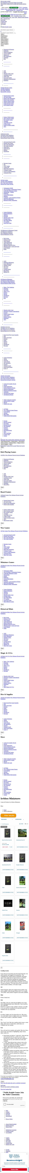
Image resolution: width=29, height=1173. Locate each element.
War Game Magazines (9, 144)
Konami (5, 312)
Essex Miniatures (8, 264)
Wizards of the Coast (8, 73)
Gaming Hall (4, 21)
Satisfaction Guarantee (11, 1130)
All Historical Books (8, 394)
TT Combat (6, 221)
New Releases (7, 426)
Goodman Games (8, 75)
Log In (17, 14)
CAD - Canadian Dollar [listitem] (9, 9)
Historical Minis (4, 40)
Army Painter (7, 361)
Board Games (4, 36)
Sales (5, 431)
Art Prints (6, 409)
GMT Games (7, 166)
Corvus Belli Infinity (8, 195)
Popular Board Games (9, 95)
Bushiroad (6, 318)
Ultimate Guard (7, 365)
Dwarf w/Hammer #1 (21, 887)
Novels (5, 385)
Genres (5, 435)
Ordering (8, 1113)
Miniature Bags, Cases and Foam (11, 246)
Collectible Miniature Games (10, 190)
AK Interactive (7, 363)
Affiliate (8, 1139)
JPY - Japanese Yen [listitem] (18, 10)
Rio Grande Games (8, 119)
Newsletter (8, 1141)
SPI (4, 164)
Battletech (6, 193)
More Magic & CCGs (9, 687)
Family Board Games (9, 103)
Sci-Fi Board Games (8, 105)
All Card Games (7, 97)
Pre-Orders (6, 423)
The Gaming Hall (10, 439)
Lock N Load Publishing (9, 171)
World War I (6, 147)
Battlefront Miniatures (9, 262)
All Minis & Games (5, 565)
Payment (8, 1114)
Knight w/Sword (20, 865)
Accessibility (9, 1132)
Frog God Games (8, 77)
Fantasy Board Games (9, 102)
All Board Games (5, 495)
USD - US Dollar (13, 7)
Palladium (6, 80)
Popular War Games (8, 143)
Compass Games (7, 170)
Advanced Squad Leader (9, 142)
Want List (13, 14)
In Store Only (7, 434)
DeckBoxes (6, 295)
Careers (7, 1137)
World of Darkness (8, 52)
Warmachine (6, 192)
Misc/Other (6, 414)
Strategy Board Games (9, 101)
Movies (5, 402)
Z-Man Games (7, 124)
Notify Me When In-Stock (22, 847)
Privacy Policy (9, 1119)
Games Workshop (8, 212)
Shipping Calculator (10, 1128)
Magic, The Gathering (9, 287)
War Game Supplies (8, 146)
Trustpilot (8, 1151)
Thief (3, 887)
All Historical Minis (5, 612)
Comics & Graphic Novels (10, 383)
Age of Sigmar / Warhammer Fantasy (12, 189)
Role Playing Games (5, 441)
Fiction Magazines (8, 386)
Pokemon (6, 288)
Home (5, 810)
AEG (5, 126)
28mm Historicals (8, 243)
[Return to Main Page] (1, 559)
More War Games (8, 555)
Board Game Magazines (9, 98)
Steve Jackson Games (9, 118)
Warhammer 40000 (8, 570)
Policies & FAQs (10, 1125)
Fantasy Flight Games (9, 117)
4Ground (6, 216)
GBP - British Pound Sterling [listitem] (21, 17)
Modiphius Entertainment (9, 79)
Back (2, 447)
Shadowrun (6, 55)
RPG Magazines (7, 56)
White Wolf (6, 76)
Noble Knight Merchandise (10, 415)
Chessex (6, 364)
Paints (5, 249)
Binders (5, 292)
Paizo (5, 72)
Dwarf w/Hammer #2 (7, 840)
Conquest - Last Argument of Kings (12, 197)
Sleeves (5, 294)
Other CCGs (7, 291)
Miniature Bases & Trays (9, 245)
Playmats (6, 296)
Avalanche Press (7, 172)
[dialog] (14, 1024)
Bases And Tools (8, 337)
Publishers (22, 455)
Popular (5, 421)
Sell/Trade (3, 20)
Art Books (6, 392)
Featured (6, 427)
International (9, 1116)
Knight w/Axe (5, 955)
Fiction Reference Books (9, 388)
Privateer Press (7, 219)
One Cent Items (7, 433)
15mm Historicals (8, 242)
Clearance (6, 429)
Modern (5, 150)
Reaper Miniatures (8, 213)
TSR (5, 71)
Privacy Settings (9, 1117)
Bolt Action (6, 238)
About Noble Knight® (11, 1124)
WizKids (6, 215)
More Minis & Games (9, 601)
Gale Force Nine (7, 223)
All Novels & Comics (9, 393)
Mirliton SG (6, 272)
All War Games (4, 531)
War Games (3, 37)
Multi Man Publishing (9, 168)
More (2, 45)
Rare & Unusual (7, 422)
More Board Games (8, 520)
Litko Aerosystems (8, 367)
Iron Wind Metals (8, 220)
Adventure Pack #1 (20, 840)
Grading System (9, 1131)
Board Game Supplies (9, 99)
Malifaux (6, 196)
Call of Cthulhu (7, 53)
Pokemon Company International (11, 311)
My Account (7, 14)
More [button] (2, 806)
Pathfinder (6, 50)
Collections (3, 22)
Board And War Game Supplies (11, 335)
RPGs (2, 34)
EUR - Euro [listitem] (18, 9)
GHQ (5, 261)
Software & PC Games (9, 401)
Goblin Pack (4, 910)
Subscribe (14, 1169)
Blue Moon (6, 270)
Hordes (12, 192)
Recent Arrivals (7, 425)
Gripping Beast (7, 269)
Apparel (5, 413)
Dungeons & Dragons (9, 49)
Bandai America (7, 317)
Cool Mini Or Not (8, 122)
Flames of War (7, 239)
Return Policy (9, 1127)
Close (2, 1081)
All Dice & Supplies (5, 697)
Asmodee (6, 121)
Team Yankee (7, 241)
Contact (2, 14)
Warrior (18, 910)
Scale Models (7, 248)
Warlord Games (7, 265)
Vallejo (5, 359)
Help (7, 1110)
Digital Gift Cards (8, 404)
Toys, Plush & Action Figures (10, 410)
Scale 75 (6, 368)
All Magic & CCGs (5, 656)
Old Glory (6, 266)
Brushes (5, 339)
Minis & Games (4, 39)
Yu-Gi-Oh (6, 290)
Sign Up (5, 1100)
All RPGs (3, 455)
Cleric (3, 933)
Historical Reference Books (10, 390)
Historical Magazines (8, 389)
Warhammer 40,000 (8, 188)
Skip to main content (5, 1)
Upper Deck (6, 315)
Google (7, 1149)
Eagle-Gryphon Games (9, 125)
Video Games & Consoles (10, 399)
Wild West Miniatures (9, 199)
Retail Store (25, 12)
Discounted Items (8, 430)
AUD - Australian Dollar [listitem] (16, 16)
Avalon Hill (6, 167)
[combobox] (7, 30)
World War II (7, 148)
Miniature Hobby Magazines (10, 200)
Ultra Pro (6, 360)
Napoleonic (6, 151)
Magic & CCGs (4, 42)
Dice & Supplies (4, 43)
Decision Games (7, 163)
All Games (3, 24)
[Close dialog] (27, 1154)
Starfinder (6, 57)
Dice (5, 59)
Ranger (18, 933)
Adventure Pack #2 (6, 865)
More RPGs (6, 484)
